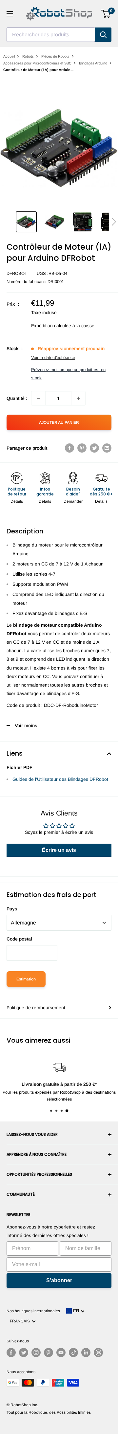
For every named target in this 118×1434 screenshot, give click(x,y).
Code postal (19, 938)
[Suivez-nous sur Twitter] (23, 1352)
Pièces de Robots (55, 56)
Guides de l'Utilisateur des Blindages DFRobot (60, 779)
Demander (73, 501)
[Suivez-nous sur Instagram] (36, 1352)
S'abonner (59, 1280)
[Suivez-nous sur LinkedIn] (85, 1352)
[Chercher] (103, 34)
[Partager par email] (106, 448)
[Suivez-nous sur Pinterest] (48, 1352)
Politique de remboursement (36, 1007)
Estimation (26, 979)
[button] (113, 222)
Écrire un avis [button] (59, 850)
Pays (12, 908)
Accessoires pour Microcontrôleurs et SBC (37, 63)
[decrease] (38, 398)
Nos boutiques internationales (33, 1311)
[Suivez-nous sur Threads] (98, 1352)
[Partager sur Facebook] (69, 448)
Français (21, 1321)
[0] (106, 14)
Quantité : (17, 398)
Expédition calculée (51, 325)
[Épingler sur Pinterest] (82, 448)
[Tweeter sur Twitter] (94, 448)
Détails (16, 501)
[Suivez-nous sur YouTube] (61, 1352)
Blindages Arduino (93, 63)
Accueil (9, 56)
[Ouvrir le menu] (10, 13)
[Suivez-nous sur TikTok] (73, 1352)
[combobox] (51, 34)
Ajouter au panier (59, 422)
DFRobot (17, 273)
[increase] (78, 398)
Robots (28, 56)
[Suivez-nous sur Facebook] (11, 1352)
